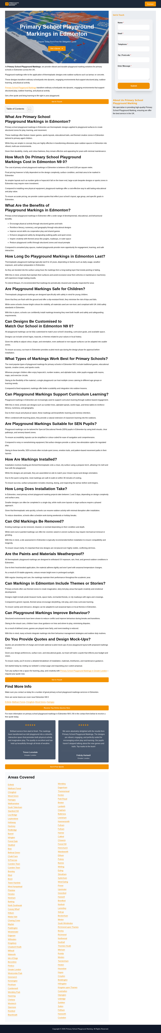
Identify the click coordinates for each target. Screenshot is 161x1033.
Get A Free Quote (57, 767)
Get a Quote (55, 48)
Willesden (12, 939)
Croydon (61, 976)
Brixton (61, 803)
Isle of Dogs (13, 958)
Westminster (13, 932)
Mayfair (11, 924)
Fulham (61, 825)
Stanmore (12, 1007)
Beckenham (63, 916)
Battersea (62, 814)
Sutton (60, 1006)
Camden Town (14, 864)
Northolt (61, 904)
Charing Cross (14, 920)
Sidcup (61, 912)
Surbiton (61, 1003)
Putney (61, 859)
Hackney (11, 826)
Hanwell (61, 897)
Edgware (11, 936)
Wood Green (40, 702)
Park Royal (62, 799)
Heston (61, 965)
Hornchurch (63, 848)
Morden (61, 957)
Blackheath (12, 1015)
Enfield (8, 702)
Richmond (62, 935)
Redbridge (12, 830)
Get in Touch (57, 680)
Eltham (61, 855)
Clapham (62, 810)
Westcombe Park (15, 973)
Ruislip (61, 953)
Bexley (61, 931)
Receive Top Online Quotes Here (57, 708)
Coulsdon (62, 1018)
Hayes (60, 972)
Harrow (61, 833)
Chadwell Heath (14, 947)
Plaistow (11, 890)
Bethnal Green (14, 853)
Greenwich (12, 977)
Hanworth (62, 1014)
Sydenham (62, 878)
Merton (61, 920)
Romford (11, 1011)
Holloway (12, 822)
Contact (150, 4)
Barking (11, 902)
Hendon (11, 894)
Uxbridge (62, 999)
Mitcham (61, 950)
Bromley (11, 871)
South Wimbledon (65, 923)
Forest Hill (62, 844)
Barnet (10, 834)
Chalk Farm (13, 856)
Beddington (63, 980)
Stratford (11, 845)
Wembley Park (14, 992)
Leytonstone (13, 819)
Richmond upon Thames (68, 927)
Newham (11, 898)
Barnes (61, 863)
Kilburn (11, 913)
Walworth (12, 954)
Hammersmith (64, 821)
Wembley (62, 784)
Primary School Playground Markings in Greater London (83, 671)
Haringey (50, 702)
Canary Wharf (13, 909)
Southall (61, 942)
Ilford (10, 875)
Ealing (60, 870)
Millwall (11, 951)
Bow (10, 849)
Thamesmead (63, 791)
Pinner (60, 886)
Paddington (13, 928)
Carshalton (62, 991)
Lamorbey (62, 908)
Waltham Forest (18, 702)
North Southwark (15, 905)
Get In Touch (57, 102)
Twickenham (63, 961)
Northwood (62, 938)
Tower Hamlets (14, 883)
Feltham (61, 1010)
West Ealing (63, 882)
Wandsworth (63, 852)
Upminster (62, 889)
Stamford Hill (13, 811)
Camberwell (13, 988)
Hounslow (62, 969)
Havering (12, 996)
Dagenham (62, 788)
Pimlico (11, 966)
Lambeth (61, 806)
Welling (61, 867)
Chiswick (62, 840)
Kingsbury (12, 943)
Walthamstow (13, 804)
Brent (10, 879)
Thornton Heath (64, 946)
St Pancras (12, 860)
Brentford (62, 901)
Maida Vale (12, 917)
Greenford (62, 893)
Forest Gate (13, 841)
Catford (61, 837)
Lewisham (62, 818)
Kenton (61, 795)
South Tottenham (15, 807)
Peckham (12, 985)
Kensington (12, 981)
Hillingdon (62, 984)
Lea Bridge (12, 815)
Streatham (62, 874)
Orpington (62, 995)
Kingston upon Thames (67, 987)
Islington (11, 837)
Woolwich (12, 1003)
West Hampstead (15, 887)
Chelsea (11, 1000)
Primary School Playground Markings (20, 88)
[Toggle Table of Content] (28, 109)
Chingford (30, 702)
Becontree (12, 962)
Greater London (14, 970)
